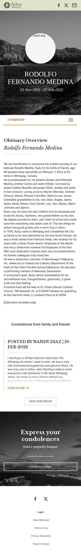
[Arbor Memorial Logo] (13, 5)
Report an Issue (41, 543)
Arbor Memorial (41, 520)
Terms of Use (41, 527)
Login (40, 512)
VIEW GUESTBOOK (40, 401)
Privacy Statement (41, 535)
